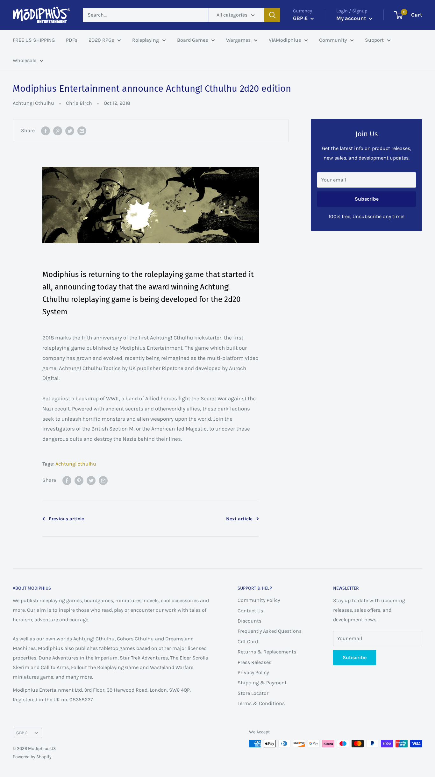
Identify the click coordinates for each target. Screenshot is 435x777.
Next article (239, 519)
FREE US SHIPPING (34, 40)
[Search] (272, 15)
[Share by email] (81, 130)
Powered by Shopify (32, 756)
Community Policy (259, 600)
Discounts (249, 621)
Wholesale (24, 60)
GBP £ (22, 733)
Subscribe (367, 199)
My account (351, 18)
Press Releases (254, 662)
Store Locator (253, 693)
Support (374, 40)
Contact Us (250, 611)
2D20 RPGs (101, 40)
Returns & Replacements (267, 652)
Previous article (66, 519)
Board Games (192, 40)
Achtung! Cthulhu (33, 103)
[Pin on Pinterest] (57, 130)
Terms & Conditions (261, 703)
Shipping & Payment (262, 683)
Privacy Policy (253, 672)
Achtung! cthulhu (75, 464)
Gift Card (248, 641)
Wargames (238, 40)
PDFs (71, 40)
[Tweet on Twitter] (69, 130)
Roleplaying (145, 40)
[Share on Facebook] (45, 130)
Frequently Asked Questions (270, 631)
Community (333, 40)
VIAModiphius (285, 40)
